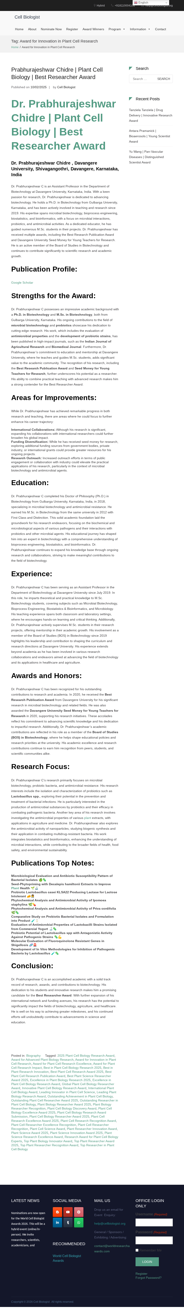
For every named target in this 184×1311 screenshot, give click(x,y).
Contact (160, 29)
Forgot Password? (149, 1277)
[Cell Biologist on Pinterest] (78, 1212)
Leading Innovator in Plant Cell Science (67, 1092)
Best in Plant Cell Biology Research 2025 (72, 1067)
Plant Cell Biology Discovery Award (71, 1108)
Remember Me (150, 1250)
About (32, 29)
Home (19, 29)
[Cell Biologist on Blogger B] (57, 1212)
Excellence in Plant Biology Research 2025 (60, 1080)
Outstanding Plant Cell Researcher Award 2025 (44, 1100)
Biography (33, 1055)
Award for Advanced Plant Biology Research (42, 1059)
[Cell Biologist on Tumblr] (68, 1222)
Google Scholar (22, 282)
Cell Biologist (27, 17)
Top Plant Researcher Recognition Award (49, 1145)
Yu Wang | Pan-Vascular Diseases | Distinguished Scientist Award (146, 157)
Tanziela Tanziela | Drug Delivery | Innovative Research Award (150, 115)
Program (115, 29)
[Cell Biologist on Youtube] (68, 1212)
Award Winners (93, 29)
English (143, 2)
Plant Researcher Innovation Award (92, 1129)
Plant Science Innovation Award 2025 (76, 1133)
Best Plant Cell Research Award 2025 (76, 1071)
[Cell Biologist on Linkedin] (57, 1222)
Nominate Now (51, 29)
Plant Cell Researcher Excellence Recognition (43, 1125)
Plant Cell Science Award (47, 1129)
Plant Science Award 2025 (29, 1133)
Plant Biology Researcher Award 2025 (64, 1104)
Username (151, 1214)
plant (87, 818)
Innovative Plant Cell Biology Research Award (54, 1088)
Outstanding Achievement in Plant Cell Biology (80, 1096)
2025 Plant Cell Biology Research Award (85, 1055)
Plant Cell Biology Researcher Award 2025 (59, 1116)
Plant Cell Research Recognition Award (88, 1120)
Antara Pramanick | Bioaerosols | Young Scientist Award (149, 136)
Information (138, 29)
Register (72, 29)
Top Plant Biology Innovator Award (48, 1141)
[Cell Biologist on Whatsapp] (78, 1222)
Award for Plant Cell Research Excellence (62, 1063)
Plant (15, 888)
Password (151, 1232)
